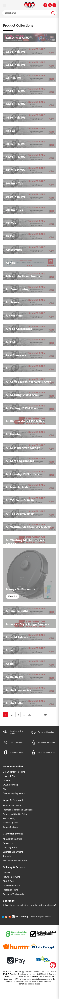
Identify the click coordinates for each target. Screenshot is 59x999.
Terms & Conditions (12, 805)
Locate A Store (10, 776)
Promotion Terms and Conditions (18, 809)
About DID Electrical (12, 839)
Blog (5, 789)
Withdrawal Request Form (15, 860)
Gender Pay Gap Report (14, 793)
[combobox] (25, 13)
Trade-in (7, 856)
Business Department (13, 851)
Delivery (6, 872)
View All (12, 596)
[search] (53, 13)
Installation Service (11, 885)
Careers (6, 780)
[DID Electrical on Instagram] (6, 917)
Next (45, 714)
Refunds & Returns (11, 876)
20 (29, 714)
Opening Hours (10, 847)
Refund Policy (9, 818)
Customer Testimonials (13, 894)
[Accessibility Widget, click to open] (53, 965)
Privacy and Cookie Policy (15, 814)
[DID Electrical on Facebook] (2, 917)
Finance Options (10, 822)
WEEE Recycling (10, 784)
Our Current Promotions (14, 771)
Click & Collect (9, 881)
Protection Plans (10, 889)
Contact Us (8, 843)
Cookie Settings (10, 827)
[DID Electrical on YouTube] (9, 917)
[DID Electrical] (29, 5)
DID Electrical (15, 971)
